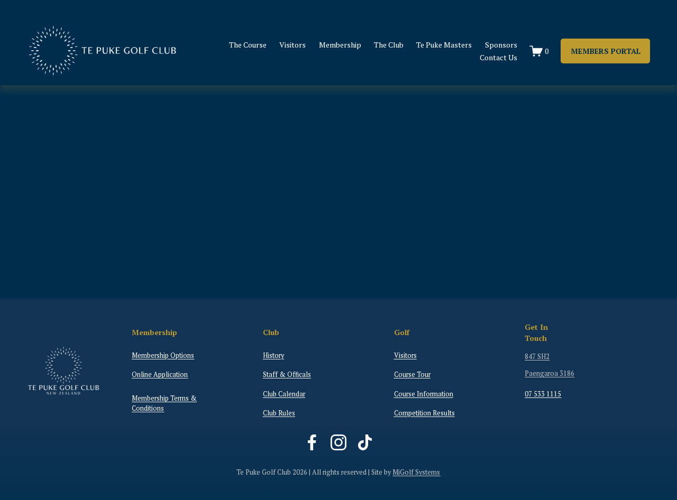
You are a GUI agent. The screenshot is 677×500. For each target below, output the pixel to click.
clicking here (165, 259)
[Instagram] (338, 442)
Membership (340, 45)
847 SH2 (537, 356)
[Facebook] (312, 442)
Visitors (292, 45)
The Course (248, 45)
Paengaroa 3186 (549, 373)
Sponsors (501, 45)
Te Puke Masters (444, 45)
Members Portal (606, 51)
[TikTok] (364, 442)
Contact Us (498, 57)
